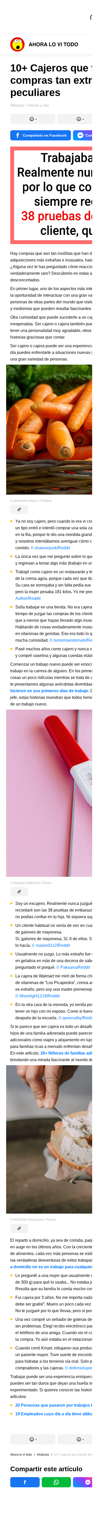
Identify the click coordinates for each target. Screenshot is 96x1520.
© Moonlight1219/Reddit (37, 996)
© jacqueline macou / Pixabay (31, 500)
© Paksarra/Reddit (73, 967)
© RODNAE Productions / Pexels (33, 1220)
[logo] (44, 44)
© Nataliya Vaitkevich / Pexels (30, 883)
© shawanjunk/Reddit (50, 548)
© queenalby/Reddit (76, 1018)
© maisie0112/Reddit (51, 945)
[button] (32, 119)
